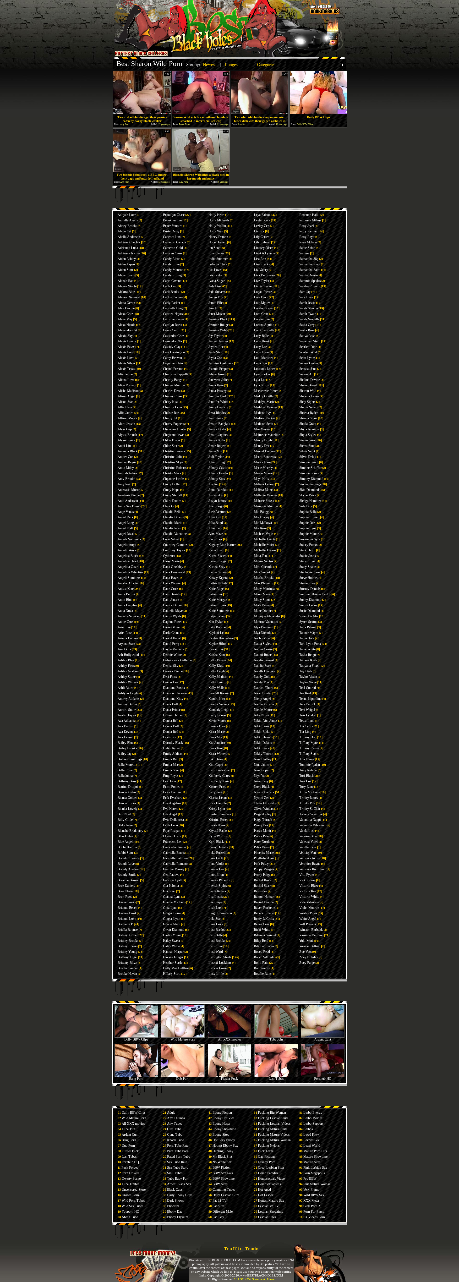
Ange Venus (126, 512)
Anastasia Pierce (129, 495)
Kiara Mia (215, 737)
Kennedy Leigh (218, 710)
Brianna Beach (127, 907)
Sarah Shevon (308, 308)
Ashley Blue (126, 660)
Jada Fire (214, 286)
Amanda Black (127, 451)
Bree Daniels (126, 886)
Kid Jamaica (216, 743)
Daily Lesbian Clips (226, 1195)
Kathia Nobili (217, 583)
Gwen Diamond (173, 929)
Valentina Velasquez (312, 825)
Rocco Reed (262, 951)
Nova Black (262, 787)
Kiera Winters (217, 754)
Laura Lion (216, 875)
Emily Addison (173, 754)
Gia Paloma (171, 886)
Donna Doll (171, 726)
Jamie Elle (215, 303)
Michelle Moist (264, 545)
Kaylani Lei (216, 633)
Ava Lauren (125, 737)
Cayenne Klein (173, 363)
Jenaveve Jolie (218, 380)
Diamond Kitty (173, 699)
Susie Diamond (309, 611)
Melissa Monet (263, 490)
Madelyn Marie (264, 402)
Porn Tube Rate (177, 1145)
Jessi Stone (215, 418)
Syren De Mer (308, 616)
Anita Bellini (126, 594)
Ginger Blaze (172, 913)
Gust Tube (174, 1129)
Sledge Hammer (310, 501)
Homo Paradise (268, 1173)
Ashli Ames (125, 688)
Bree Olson (125, 891)
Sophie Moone (309, 534)
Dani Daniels (171, 594)
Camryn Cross (172, 253)
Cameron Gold (173, 248)
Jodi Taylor (216, 457)
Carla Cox (170, 286)
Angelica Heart (128, 561)
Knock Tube (175, 1140)
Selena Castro (308, 363)
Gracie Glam (171, 924)
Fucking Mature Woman (274, 1140)
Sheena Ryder (308, 413)
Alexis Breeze (127, 341)
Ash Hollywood (128, 655)
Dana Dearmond (174, 572)
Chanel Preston (173, 369)
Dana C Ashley (173, 567)
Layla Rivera (217, 891)
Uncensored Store (134, 1189)
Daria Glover (172, 627)
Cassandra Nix (172, 341)
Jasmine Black (218, 319)
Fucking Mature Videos (274, 1134)
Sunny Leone (308, 605)
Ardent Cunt (322, 1039)
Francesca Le (172, 842)
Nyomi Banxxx (264, 792)
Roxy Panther (308, 231)
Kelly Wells (216, 688)
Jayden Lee (216, 347)
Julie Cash (215, 528)
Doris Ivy (169, 737)
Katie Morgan (217, 600)
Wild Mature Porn (183, 1039)
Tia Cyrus (306, 726)
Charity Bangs (172, 380)
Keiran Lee (216, 649)
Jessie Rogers (217, 446)
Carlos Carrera (173, 297)
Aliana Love (126, 380)
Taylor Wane (308, 682)
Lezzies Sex (311, 1140)
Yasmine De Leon (311, 935)
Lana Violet (216, 864)
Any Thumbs (176, 1118)
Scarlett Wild (308, 352)
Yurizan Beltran (309, 946)
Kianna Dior (216, 726)
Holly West (216, 231)
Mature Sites (311, 1162)
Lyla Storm (261, 385)
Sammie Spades (310, 281)
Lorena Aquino (264, 325)
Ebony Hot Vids (223, 1118)
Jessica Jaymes (218, 435)
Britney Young (127, 951)
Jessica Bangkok (219, 424)
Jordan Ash (215, 495)
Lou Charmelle (264, 330)
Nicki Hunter (263, 693)
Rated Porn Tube (178, 1156)
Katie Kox (215, 594)
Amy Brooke (126, 479)
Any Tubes (174, 1123)
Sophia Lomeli (309, 517)
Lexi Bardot (216, 929)
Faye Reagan (171, 831)
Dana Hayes (171, 578)
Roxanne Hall (308, 215)
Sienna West (307, 440)
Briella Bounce (128, 929)
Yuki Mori (306, 940)
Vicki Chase (307, 880)
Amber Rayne (127, 462)
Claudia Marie (172, 523)
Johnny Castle (217, 468)
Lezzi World (311, 1145)
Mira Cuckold (263, 567)
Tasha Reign (307, 655)
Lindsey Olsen (263, 248)
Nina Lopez (262, 770)
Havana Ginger (173, 957)
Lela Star (214, 918)
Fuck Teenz (265, 1151)
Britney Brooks (128, 940)
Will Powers (307, 924)
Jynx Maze (215, 534)
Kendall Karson (219, 693)
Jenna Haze (216, 385)
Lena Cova (215, 924)
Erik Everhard (172, 798)
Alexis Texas (126, 369)
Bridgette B (125, 924)
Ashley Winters (128, 682)
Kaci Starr (215, 539)
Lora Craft (261, 314)
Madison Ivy (262, 413)
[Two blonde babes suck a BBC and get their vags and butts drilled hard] (142, 170)
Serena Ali (306, 374)
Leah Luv (215, 907)
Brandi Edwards (128, 858)
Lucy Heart (261, 341)
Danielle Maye (173, 611)
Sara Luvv (306, 297)
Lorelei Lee (262, 319)
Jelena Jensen (217, 374)
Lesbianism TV (268, 1206)
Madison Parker (264, 418)
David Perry (171, 644)
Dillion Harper (173, 715)
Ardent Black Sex (179, 1184)
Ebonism (173, 1206)
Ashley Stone (127, 677)
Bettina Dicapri (128, 787)
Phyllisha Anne (264, 858)
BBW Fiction (221, 1167)
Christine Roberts (174, 468)
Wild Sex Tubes (132, 1206)
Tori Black (306, 776)
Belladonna (125, 776)
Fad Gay (218, 1217)
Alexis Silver (126, 363)
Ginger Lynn (171, 918)
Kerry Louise (217, 715)
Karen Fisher (217, 556)
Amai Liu (124, 446)
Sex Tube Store (177, 1167)
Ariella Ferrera (128, 638)
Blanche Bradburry (130, 831)
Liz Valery (261, 270)
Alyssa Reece (126, 440)
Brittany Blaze (127, 962)
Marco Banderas (265, 457)
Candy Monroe (173, 270)
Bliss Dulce (125, 836)
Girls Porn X (312, 1206)
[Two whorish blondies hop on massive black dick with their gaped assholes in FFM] (259, 113)
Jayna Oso (215, 358)
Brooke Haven (127, 973)
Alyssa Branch (127, 435)
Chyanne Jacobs (173, 479)
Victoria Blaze (308, 886)
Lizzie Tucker (263, 286)
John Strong (216, 462)
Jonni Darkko (217, 490)
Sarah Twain (307, 314)
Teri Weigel (307, 710)
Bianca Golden (127, 798)
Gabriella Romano (175, 864)
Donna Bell (170, 721)
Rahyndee (260, 891)
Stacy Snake (307, 567)
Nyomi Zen (261, 798)
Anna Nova (125, 611)
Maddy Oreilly (264, 396)
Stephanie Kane (309, 572)
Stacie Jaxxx (307, 556)
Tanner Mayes (308, 633)
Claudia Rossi (172, 528)
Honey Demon (218, 237)
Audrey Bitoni (127, 704)
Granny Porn (266, 1162)
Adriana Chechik (129, 242)
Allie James (125, 413)
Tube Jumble (130, 1184)
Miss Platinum (263, 583)
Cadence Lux (172, 237)
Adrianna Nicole (129, 253)
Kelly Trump (217, 682)
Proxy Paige (262, 875)
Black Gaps (174, 1189)
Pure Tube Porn (178, 1151)
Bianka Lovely (127, 809)
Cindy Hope (171, 490)
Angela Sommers (129, 539)
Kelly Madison (218, 677)
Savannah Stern (309, 341)
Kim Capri (215, 765)
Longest (232, 64)
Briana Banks (127, 902)
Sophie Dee (307, 523)
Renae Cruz (261, 924)
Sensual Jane (307, 369)
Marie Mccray (263, 468)
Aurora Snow (127, 710)
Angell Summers (129, 578)
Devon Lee (170, 682)
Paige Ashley (262, 814)
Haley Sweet (171, 940)
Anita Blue (125, 600)
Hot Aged (264, 1189)
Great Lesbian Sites (271, 1167)
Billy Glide (125, 820)
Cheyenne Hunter (174, 429)
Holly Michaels (218, 220)
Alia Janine (125, 374)
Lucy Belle (261, 336)
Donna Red (170, 732)
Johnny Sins (216, 479)
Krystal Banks (217, 831)
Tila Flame (306, 759)
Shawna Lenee (309, 396)
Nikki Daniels (263, 737)
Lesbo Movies (312, 1118)
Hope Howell (217, 242)
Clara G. (169, 506)
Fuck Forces (129, 1167)
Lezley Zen (261, 226)
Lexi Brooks (216, 940)
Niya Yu (259, 776)
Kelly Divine (217, 660)
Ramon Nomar (264, 896)
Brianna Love (127, 918)
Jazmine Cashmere (220, 363)
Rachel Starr (262, 886)
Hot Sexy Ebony (224, 1140)
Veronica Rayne (309, 864)
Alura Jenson (126, 424)
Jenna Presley (217, 391)
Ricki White (262, 929)
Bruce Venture (172, 226)
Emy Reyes (170, 776)
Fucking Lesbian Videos (274, 1123)
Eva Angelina (172, 803)
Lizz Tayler (261, 281)
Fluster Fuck (229, 1078)
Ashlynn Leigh (128, 693)
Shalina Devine (309, 380)
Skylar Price (307, 495)
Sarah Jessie (307, 303)
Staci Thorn (307, 550)
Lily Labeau (262, 242)
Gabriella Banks (174, 853)
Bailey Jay (124, 754)
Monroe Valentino (266, 622)
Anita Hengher (127, 605)
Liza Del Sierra (264, 275)
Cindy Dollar (172, 484)
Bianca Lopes (127, 803)
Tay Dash (305, 671)
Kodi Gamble (217, 803)
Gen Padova (171, 875)
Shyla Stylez (307, 435)
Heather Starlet (173, 962)
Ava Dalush (125, 726)
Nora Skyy (261, 781)
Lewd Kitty (311, 1134)
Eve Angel (170, 814)
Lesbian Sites (267, 1217)
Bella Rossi (125, 770)
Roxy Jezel (306, 226)
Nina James (261, 765)
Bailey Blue (125, 743)
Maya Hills (261, 479)
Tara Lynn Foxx (310, 644)
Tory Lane (306, 787)
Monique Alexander (267, 616)
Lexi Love (215, 946)
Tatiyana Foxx (309, 666)
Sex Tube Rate (177, 1162)
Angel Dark (125, 517)
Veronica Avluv (309, 858)
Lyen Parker (262, 374)
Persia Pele (261, 836)
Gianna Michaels (174, 902)
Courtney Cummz (175, 545)
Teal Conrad (307, 688)
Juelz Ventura (217, 512)
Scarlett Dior (308, 347)
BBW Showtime (224, 1178)
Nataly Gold (262, 677)
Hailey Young (172, 935)
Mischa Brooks (264, 578)
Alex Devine (126, 308)
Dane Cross (170, 589)
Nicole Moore (263, 710)
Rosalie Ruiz (262, 973)
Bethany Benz (127, 781)
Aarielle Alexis (128, 220)
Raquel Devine (264, 902)
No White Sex (222, 1162)
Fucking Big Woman (272, 1112)
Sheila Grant (307, 424)
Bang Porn (136, 1078)
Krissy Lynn (216, 809)
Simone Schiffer (310, 468)
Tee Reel (305, 693)
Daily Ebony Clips (179, 1195)
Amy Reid (124, 484)
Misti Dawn (262, 605)
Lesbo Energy (312, 1112)
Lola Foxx (261, 297)
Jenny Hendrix (218, 407)
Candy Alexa (171, 259)
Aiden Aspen (126, 264)
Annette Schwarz (129, 616)
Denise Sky (170, 666)
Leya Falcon (262, 215)
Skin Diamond (309, 490)
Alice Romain (127, 385)
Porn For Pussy (313, 1211)
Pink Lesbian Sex (315, 1167)
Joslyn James (217, 501)
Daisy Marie (171, 561)
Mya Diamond (263, 627)
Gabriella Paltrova (175, 858)
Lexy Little (216, 973)
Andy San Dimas (129, 506)
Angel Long (126, 523)
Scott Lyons (307, 358)
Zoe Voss (305, 951)
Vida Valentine (309, 902)
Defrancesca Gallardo (177, 660)
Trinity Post (307, 803)
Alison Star (125, 402)
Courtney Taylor (174, 550)
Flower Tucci (172, 836)
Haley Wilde (171, 946)
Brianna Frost (127, 913)
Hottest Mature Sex (271, 1200)
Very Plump (311, 1189)
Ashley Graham (128, 671)
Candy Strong (172, 275)
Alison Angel (126, 396)
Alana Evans (126, 275)
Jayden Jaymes (218, 341)
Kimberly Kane (218, 781)
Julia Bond (215, 523)
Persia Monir (262, 831)
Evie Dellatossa (173, 820)
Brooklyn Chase (174, 215)
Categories (266, 64)
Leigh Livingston (220, 913)
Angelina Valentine (130, 572)
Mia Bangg (261, 512)
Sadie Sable (307, 248)
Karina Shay (216, 567)
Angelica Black (128, 556)
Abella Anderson (129, 237)
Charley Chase (172, 396)
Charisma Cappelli (175, 374)
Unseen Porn (130, 1195)
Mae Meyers (262, 429)
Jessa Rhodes (217, 413)
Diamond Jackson (175, 693)
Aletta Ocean (126, 303)
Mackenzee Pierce (266, 391)
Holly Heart (216, 215)
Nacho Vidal (262, 638)
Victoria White (309, 896)
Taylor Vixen (308, 677)
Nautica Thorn (263, 688)
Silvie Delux (307, 457)
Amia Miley (126, 468)
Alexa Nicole (126, 325)
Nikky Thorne (263, 754)
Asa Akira (124, 649)
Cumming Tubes (224, 1189)
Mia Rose (260, 528)
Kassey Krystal (218, 578)
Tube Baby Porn (178, 1178)
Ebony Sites (221, 1134)
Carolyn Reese (172, 325)
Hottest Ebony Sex (225, 1145)
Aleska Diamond (129, 297)
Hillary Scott (171, 973)
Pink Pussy (261, 864)
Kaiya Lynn (216, 550)
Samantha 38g (308, 259)
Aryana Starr (126, 644)
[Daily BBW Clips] (318, 113)
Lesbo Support (313, 1123)
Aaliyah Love (127, 215)
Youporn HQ (130, 1211)
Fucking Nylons (268, 1145)
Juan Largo (216, 506)
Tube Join (276, 1039)
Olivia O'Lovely (265, 803)
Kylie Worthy (217, 836)
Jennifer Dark (217, 396)
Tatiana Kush (308, 660)
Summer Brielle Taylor (315, 594)
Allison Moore (127, 418)
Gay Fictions (266, 1156)
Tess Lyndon (307, 715)
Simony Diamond (311, 479)
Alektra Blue (126, 292)
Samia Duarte (308, 275)
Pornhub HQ (322, 1078)
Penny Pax (261, 825)
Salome (304, 253)
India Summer (218, 259)
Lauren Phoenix (219, 880)
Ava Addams (126, 721)
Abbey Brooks (127, 226)
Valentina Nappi (310, 820)
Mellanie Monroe (265, 495)
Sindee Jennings (310, 484)
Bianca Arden (127, 792)
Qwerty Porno (131, 1178)
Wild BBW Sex (313, 1195)
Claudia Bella (172, 512)
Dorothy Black (173, 743)
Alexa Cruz (125, 314)
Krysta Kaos (216, 825)
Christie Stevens (174, 451)
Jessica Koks (216, 440)
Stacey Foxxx (308, 545)
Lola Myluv (262, 303)
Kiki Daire (215, 759)
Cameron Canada (174, 242)
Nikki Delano (263, 743)
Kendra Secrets (218, 704)
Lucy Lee (260, 347)
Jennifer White (218, 402)
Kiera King (216, 748)
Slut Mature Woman (317, 1184)
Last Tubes (276, 1078)
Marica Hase (262, 462)
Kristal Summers (219, 814)
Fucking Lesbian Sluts (273, 1118)
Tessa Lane (306, 721)
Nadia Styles (262, 644)
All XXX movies (229, 1039)
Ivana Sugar (216, 281)
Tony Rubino (308, 770)
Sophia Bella (308, 512)
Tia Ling (305, 732)
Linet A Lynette (264, 253)
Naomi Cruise (263, 649)
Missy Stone (262, 600)
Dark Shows (175, 1200)
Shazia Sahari (308, 407)
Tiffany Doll (308, 737)
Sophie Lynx (308, 528)
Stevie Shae (307, 583)
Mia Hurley (261, 517)
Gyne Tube (174, 1134)
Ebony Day (174, 1211)
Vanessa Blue (308, 836)
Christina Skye (173, 462)
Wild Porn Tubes (133, 1200)
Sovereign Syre (309, 539)
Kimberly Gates (219, 776)
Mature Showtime (315, 1156)
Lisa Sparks (262, 264)
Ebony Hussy (221, 1123)
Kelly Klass (216, 666)
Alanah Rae (125, 281)
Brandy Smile (127, 875)
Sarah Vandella (309, 319)
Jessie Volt (215, 451)
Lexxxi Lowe (217, 968)
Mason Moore (263, 473)
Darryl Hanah (172, 638)
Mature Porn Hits (315, 1151)
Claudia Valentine (175, 534)
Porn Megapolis (314, 1173)
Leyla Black (262, 220)
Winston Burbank (311, 929)
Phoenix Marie (264, 853)
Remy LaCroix (264, 918)
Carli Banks (171, 292)
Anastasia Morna (129, 490)
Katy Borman (217, 627)
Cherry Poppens (174, 424)
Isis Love (214, 270)
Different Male (223, 1211)
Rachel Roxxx (263, 880)
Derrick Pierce (173, 671)
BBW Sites (220, 1184)
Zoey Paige (307, 962)
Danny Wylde (172, 616)
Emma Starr (171, 770)
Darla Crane (171, 633)
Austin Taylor (127, 715)
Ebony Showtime (224, 1129)
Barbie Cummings (130, 759)
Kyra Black (216, 842)
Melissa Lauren (264, 484)
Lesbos (308, 1129)
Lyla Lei (259, 380)
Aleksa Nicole (127, 286)
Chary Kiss (170, 402)
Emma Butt (171, 759)
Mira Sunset (262, 572)
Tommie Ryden (309, 765)
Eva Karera (170, 809)
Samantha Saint (309, 270)
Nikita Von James (265, 721)
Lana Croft (215, 858)
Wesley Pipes (308, 913)
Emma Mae (171, 765)
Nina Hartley (262, 759)
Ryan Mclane (308, 242)
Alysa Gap (125, 429)
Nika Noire (261, 715)
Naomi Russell (263, 655)
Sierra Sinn (307, 446)
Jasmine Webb (218, 330)
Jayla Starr (215, 352)
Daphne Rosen (172, 622)
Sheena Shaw (308, 418)
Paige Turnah (263, 820)
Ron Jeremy (262, 968)
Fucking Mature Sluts (272, 1129)
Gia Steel (169, 891)
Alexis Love (126, 358)
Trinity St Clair (309, 809)
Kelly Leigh (216, 671)
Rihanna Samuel (265, 935)
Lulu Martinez (263, 358)
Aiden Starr (125, 270)
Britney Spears (127, 946)
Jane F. (213, 308)
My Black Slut (222, 1156)
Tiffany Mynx (308, 743)
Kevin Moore (217, 721)
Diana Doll (170, 704)
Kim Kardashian (219, 770)
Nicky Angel (262, 699)
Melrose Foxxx (264, 501)
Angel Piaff (125, 528)
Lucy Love (261, 352)
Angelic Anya (127, 545)
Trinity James (308, 798)
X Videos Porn (315, 1217)
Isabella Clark (217, 264)
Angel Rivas (126, 534)
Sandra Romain (309, 286)
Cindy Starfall (172, 495)
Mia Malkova (263, 523)
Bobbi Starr (125, 853)
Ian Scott (214, 248)
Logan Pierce (263, 292)
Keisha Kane (216, 655)
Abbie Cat (124, 231)
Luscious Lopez (264, 369)
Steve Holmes (308, 578)
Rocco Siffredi (264, 957)
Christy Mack (172, 473)
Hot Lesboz (265, 1195)
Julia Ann (214, 517)
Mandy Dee (261, 446)
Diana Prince (171, 710)
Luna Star (260, 363)
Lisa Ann (260, 259)
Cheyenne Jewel (174, 435)
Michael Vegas (263, 534)
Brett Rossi (125, 896)
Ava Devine (125, 732)
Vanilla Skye (307, 847)
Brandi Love (126, 864)
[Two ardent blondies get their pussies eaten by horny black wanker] (142, 113)
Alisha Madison (128, 391)
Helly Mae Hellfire (176, 968)
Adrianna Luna (128, 248)
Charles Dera (171, 391)
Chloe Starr (171, 446)
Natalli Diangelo (265, 671)
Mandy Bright (263, 440)
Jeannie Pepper (218, 369)
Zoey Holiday (308, 957)
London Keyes (263, 308)
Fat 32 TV (220, 1200)
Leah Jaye (215, 902)
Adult (171, 1112)
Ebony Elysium (177, 1217)
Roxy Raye (306, 237)
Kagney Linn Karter (222, 545)
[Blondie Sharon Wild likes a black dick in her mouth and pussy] (201, 170)
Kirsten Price (217, 787)
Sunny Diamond (310, 600)
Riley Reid (261, 940)
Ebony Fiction (222, 1112)
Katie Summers (218, 611)
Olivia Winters (263, 809)
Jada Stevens (216, 292)
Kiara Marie (216, 732)
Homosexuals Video (271, 1178)
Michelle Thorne (265, 550)
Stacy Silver (307, 561)
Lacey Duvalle (218, 847)
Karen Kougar (218, 561)
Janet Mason (216, 314)
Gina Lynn (170, 907)
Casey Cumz (171, 330)
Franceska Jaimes (174, 847)
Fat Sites (218, 1206)
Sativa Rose (307, 336)
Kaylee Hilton (217, 644)
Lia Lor (259, 231)
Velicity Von (307, 853)
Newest (209, 64)
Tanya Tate (306, 638)
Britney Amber (128, 935)
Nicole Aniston (264, 704)
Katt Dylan (215, 622)
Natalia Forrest (264, 660)
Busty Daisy (171, 231)
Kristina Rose (217, 820)
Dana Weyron (172, 583)
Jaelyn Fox (215, 297)
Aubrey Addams (128, 699)
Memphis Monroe (266, 506)
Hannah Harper (173, 951)
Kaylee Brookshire (221, 638)
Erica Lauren (172, 792)
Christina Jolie (172, 457)
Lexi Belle (215, 935)
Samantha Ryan (309, 264)
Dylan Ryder (171, 748)
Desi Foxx (170, 677)
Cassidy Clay (171, 347)
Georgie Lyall (172, 880)
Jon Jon (213, 484)
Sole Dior (305, 506)
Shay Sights (307, 402)
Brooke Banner (128, 968)
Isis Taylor (215, 275)
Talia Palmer (308, 627)
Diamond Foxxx (174, 688)
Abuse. (270, 1279)
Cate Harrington (174, 352)
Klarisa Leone (217, 798)
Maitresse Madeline (267, 435)
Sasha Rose (306, 330)
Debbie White (172, 655)
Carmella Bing (173, 308)
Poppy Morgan (264, 869)
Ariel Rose (125, 633)
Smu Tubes (174, 1173)
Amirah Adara (127, 473)
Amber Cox (125, 457)
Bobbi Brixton (127, 847)
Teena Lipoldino (310, 699)
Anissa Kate (126, 589)
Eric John (169, 781)
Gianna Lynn (171, 896)
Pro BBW (310, 1178)
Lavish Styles (217, 886)
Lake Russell (217, 853)
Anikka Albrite (128, 583)
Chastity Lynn (172, 407)
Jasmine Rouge (218, 325)
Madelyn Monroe (265, 407)
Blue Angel (125, 842)
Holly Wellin (217, 226)
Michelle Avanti (264, 539)
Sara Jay (305, 292)
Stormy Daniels (309, 589)
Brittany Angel (127, 957)
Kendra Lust (216, 699)
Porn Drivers (130, 1173)
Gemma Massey (173, 869)
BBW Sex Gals (223, 1173)
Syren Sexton (308, 622)
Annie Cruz (125, 622)
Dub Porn (182, 1078)
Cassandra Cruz (173, 336)
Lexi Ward (215, 951)
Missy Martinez (264, 589)
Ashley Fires (126, 666)
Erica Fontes (171, 787)
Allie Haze (125, 407)
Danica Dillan (172, 605)
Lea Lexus (215, 896)
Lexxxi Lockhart (219, 962)
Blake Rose (125, 825)
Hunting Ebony (223, 1151)
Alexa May (125, 319)
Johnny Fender (218, 473)
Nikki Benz (261, 726)
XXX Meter (311, 1200)
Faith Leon (170, 825)
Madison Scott (263, 424)
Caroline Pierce (173, 319)
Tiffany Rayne (309, 748)
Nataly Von (261, 682)
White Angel (307, 918)
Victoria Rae (307, 891)
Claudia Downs (173, 517)
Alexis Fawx (126, 347)
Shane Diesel (308, 385)
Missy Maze (262, 594)
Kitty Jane (215, 792)
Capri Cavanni (172, 281)
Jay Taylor (215, 336)
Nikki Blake (262, 732)
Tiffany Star (307, 754)
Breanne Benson (128, 880)
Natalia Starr (262, 666)
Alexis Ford (126, 352)
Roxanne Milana (310, 220)
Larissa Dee (216, 869)
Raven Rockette (264, 907)
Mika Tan (260, 556)
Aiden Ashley (127, 259)
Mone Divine (263, 611)
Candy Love (171, 264)
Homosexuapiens (269, 1184)
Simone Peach (308, 462)
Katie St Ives (217, 605)
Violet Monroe (309, 907)
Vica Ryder (306, 875)
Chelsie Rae (171, 413)
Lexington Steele (219, 957)
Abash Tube (130, 1217)
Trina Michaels (309, 792)
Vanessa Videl (308, 842)
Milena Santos (263, 561)
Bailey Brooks (127, 748)
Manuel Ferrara (264, 451)
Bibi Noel (124, 814)
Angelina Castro (128, 567)
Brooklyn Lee (172, 220)
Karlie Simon (217, 572)
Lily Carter (261, 237)
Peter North (262, 842)
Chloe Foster (171, 440)
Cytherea (169, 556)
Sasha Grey (307, 325)
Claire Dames (172, 501)
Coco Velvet (171, 539)
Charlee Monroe (174, 385)
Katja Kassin (216, 616)
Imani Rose (216, 253)
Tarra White (307, 649)
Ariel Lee (124, 627)
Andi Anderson (128, 501)
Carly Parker (171, 303)
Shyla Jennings (309, 429)
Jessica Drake (217, 429)
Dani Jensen (171, 600)
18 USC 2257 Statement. (250, 1279)
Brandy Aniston (128, 869)
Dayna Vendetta (173, 649)
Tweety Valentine (310, 814)
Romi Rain (261, 962)
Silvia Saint (307, 451)
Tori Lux (305, 781)
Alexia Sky (125, 336)
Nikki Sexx (261, 748)
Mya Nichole (262, 633)
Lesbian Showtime (270, 1211)
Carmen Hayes (173, 314)
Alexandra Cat (127, 330)
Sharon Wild (307, 391)
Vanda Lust (306, 831)
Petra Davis (261, 847)
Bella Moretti (127, 765)
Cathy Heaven (172, 358)
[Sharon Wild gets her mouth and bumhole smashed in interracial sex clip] (201, 113)
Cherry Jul (170, 418)
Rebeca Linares (264, 913)
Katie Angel (216, 589)
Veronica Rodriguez (312, 869)
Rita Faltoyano (264, 946)
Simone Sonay (309, 473)
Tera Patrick (307, 704)
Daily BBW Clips (136, 1039)
